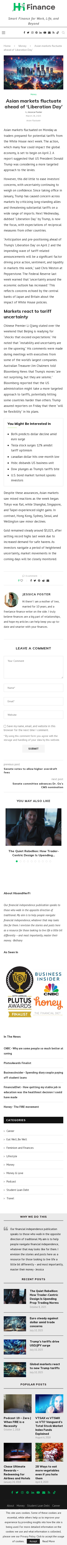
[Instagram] (32, 32)
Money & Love (15, 1173)
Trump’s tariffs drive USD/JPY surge (44, 1343)
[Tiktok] (57, 32)
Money (22, 45)
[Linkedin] (40, 32)
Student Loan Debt (18, 1190)
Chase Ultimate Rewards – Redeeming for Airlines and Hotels (17, 1472)
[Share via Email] (48, 580)
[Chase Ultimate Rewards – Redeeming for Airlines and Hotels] (18, 1452)
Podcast (11, 1181)
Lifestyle (12, 1156)
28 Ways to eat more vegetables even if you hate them (47, 1472)
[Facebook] (24, 32)
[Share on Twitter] (35, 580)
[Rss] (53, 32)
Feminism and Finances (20, 1148)
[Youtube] (45, 32)
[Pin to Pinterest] (39, 580)
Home (7, 45)
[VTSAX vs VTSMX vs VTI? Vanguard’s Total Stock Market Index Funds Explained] (49, 1403)
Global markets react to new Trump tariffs (45, 1366)
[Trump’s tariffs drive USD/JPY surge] (15, 1346)
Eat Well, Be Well (17, 1139)
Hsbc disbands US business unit (32, 463)
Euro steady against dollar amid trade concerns (44, 1322)
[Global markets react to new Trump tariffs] (15, 1369)
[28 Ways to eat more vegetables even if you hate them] (49, 1452)
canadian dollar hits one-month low (35, 457)
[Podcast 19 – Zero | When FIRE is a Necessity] (18, 1403)
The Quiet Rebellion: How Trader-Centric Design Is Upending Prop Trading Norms (44, 1297)
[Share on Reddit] (43, 580)
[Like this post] (24, 580)
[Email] (49, 32)
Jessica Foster (35, 112)
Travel (10, 1198)
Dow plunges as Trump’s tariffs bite (35, 469)
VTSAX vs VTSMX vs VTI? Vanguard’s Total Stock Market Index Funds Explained (49, 1426)
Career (10, 1131)
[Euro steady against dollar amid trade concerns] (15, 1323)
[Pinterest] (36, 32)
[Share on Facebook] (31, 580)
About (10, 1505)
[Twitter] (28, 32)
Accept (33, 1541)
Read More (48, 1541)
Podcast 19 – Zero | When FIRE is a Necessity (17, 1422)
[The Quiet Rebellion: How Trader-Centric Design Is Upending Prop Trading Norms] (33, 827)
